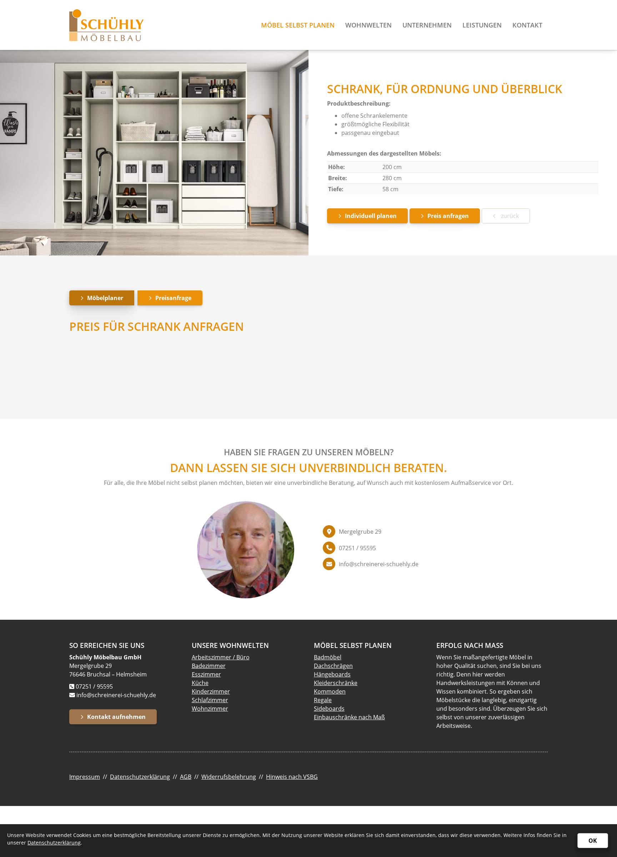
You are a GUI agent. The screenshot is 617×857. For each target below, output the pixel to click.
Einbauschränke (335, 717)
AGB (185, 777)
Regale (323, 700)
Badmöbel (327, 657)
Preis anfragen (448, 216)
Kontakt (527, 25)
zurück (509, 216)
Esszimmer (206, 674)
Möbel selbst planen (298, 25)
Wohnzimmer (210, 709)
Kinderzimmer (211, 691)
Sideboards (329, 709)
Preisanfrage (173, 298)
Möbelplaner (105, 298)
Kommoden (330, 691)
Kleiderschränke (335, 683)
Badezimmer (209, 666)
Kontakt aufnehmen (116, 717)
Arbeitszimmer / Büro (221, 657)
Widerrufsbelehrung (228, 777)
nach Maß (371, 717)
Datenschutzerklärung (140, 777)
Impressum (84, 777)
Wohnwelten (368, 25)
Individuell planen (371, 216)
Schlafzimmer (210, 700)
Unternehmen (427, 25)
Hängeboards (332, 674)
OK (592, 841)
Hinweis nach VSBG (292, 777)
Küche (200, 683)
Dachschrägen (333, 666)
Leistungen (482, 25)
